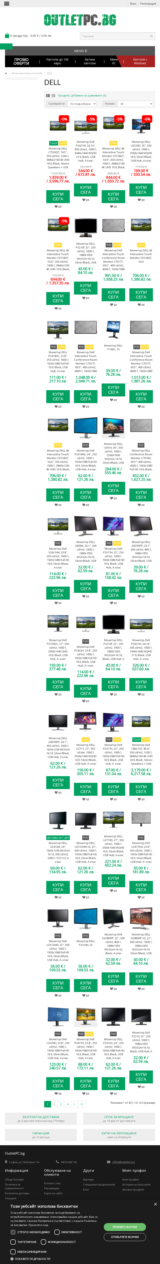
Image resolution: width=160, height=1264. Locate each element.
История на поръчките (136, 1184)
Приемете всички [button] (125, 1227)
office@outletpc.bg (123, 1162)
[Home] (6, 73)
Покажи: (110, 103)
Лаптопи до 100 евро (57, 61)
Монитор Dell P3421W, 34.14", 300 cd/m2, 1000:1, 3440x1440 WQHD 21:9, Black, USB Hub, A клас (85, 151)
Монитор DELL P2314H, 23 (85, 943)
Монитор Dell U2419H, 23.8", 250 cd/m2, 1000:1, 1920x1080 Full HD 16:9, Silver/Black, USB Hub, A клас (58, 1048)
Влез (133, 3)
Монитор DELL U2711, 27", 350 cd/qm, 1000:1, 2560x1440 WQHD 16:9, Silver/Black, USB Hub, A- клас (86, 754)
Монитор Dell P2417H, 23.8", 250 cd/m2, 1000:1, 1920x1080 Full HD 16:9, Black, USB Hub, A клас (85, 1048)
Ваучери (88, 1179)
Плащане (10, 1198)
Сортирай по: (56, 103)
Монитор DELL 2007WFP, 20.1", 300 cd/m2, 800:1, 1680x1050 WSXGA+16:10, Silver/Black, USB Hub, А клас (141, 553)
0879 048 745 (69, 1162)
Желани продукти (133, 1189)
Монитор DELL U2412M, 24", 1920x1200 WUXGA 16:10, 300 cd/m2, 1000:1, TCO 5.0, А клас (58, 852)
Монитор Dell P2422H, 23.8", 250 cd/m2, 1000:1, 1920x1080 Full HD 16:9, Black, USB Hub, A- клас (85, 656)
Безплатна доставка (17, 1193)
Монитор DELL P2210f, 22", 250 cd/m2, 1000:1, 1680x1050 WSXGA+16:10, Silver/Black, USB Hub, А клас (85, 255)
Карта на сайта (53, 1193)
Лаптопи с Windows (140, 61)
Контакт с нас (52, 1183)
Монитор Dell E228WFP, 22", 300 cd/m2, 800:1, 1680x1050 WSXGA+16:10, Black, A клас (113, 944)
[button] (55, 1259)
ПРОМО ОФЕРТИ (21, 61)
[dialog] (80, 1232)
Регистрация (148, 3)
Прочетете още (38, 1225)
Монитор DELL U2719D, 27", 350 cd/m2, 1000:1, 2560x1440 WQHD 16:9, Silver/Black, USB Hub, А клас (113, 845)
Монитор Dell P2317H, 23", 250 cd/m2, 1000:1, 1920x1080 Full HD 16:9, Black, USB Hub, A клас (113, 558)
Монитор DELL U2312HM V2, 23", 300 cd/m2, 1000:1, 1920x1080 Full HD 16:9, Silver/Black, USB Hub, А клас (85, 852)
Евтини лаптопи (90, 61)
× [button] (155, 1204)
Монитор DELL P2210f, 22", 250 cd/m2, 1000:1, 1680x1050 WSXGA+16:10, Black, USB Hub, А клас (113, 651)
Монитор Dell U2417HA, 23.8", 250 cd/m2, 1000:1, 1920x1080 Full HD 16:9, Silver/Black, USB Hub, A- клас (141, 852)
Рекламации (51, 1188)
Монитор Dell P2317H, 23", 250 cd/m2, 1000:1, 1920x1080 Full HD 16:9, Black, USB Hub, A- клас (113, 754)
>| (81, 1104)
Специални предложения (99, 1184)
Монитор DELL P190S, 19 (113, 347)
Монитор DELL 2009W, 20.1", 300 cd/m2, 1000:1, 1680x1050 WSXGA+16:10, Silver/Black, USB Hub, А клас (85, 553)
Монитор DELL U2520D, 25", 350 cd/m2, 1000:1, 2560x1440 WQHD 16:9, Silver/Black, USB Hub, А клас (141, 151)
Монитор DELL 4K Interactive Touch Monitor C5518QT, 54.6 (141, 255)
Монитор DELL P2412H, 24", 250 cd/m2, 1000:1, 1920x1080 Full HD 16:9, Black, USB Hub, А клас (113, 1048)
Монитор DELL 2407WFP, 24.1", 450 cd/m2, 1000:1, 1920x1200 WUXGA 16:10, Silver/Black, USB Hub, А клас (58, 747)
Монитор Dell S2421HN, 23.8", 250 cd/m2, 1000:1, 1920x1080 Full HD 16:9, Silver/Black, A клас (58, 558)
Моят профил (130, 1179)
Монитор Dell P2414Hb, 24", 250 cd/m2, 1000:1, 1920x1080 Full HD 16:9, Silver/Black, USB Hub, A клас (86, 460)
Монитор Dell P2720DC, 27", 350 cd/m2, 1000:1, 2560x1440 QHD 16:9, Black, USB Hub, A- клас (58, 649)
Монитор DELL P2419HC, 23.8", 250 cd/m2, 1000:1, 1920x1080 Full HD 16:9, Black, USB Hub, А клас (58, 361)
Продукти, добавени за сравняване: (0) (82, 95)
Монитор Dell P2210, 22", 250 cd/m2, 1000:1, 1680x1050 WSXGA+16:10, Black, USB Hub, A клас (141, 1044)
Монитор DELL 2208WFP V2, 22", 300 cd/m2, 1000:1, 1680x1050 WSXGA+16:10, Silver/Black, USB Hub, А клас (141, 946)
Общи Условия (14, 1179)
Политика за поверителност (14, 1186)
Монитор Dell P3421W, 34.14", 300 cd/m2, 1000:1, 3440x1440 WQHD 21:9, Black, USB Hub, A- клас (141, 649)
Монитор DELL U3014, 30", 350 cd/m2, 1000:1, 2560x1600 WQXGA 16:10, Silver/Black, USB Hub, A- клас (113, 455)
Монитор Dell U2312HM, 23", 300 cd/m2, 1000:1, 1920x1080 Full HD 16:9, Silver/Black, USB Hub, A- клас (57, 950)
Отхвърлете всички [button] (125, 1237)
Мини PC (114, 61)
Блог (86, 1189)
